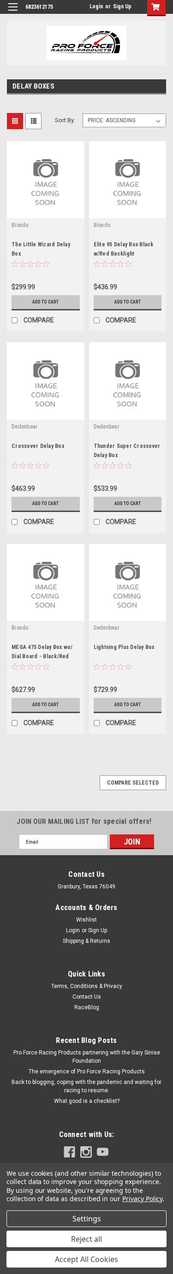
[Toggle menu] (12, 12)
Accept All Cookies (86, 1259)
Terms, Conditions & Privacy (86, 986)
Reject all (86, 1239)
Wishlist (86, 920)
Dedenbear (24, 426)
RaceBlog (86, 1007)
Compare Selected (133, 783)
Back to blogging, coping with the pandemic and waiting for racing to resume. (86, 1086)
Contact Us (86, 997)
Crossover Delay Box (38, 446)
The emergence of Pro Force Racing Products (87, 1071)
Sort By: (65, 120)
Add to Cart (45, 301)
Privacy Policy (142, 1198)
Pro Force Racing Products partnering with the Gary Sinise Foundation (86, 1056)
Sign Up (122, 6)
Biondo (20, 225)
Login (96, 6)
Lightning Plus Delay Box (124, 647)
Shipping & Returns (86, 941)
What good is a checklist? (86, 1101)
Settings (86, 1219)
